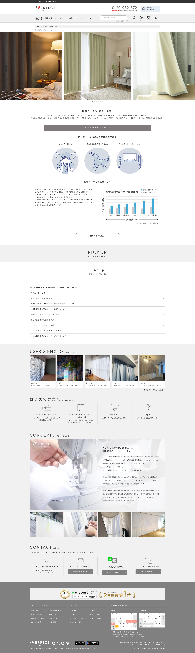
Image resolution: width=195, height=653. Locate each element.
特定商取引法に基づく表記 (81, 648)
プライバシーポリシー (62, 648)
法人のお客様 (77, 622)
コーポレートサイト (36, 648)
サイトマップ (96, 648)
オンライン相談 (95, 618)
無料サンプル (95, 614)
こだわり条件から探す (121, 21)
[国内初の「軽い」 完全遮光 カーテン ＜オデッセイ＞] (97, 99)
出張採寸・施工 (77, 618)
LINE (73, 614)
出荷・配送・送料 (37, 610)
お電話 (74, 610)
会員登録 (52, 622)
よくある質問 (36, 622)
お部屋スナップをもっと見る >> (154, 390)
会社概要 (49, 648)
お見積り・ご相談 (37, 618)
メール (92, 610)
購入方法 (52, 614)
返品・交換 (53, 618)
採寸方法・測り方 (37, 614)
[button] (92, 101)
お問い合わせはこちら (81, 572)
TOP (38, 27)
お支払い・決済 (55, 610)
